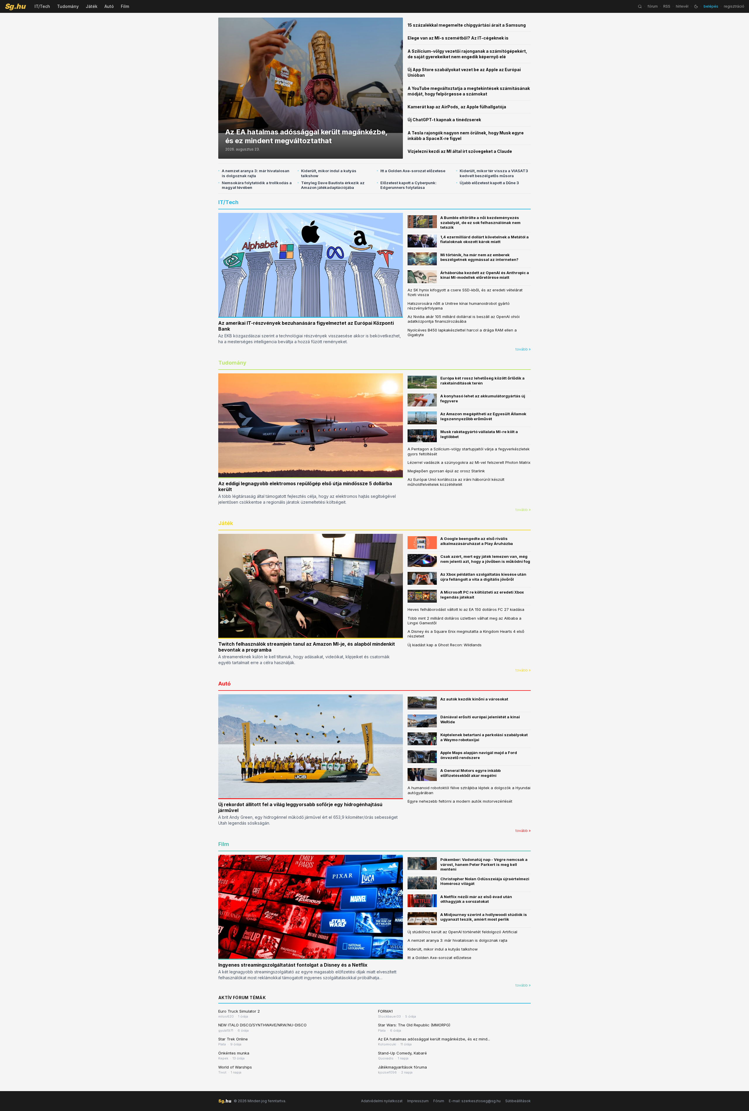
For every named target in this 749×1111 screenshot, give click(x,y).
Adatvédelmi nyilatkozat (382, 1101)
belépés (711, 6)
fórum (652, 6)
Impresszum (418, 1101)
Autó (109, 6)
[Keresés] (640, 6)
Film (125, 6)
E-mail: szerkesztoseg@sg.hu (475, 1101)
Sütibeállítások (518, 1101)
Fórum (438, 1101)
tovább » (523, 349)
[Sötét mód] (696, 6)
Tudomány (68, 6)
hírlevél (682, 6)
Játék (91, 6)
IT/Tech (42, 6)
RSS (666, 6)
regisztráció (734, 6)
